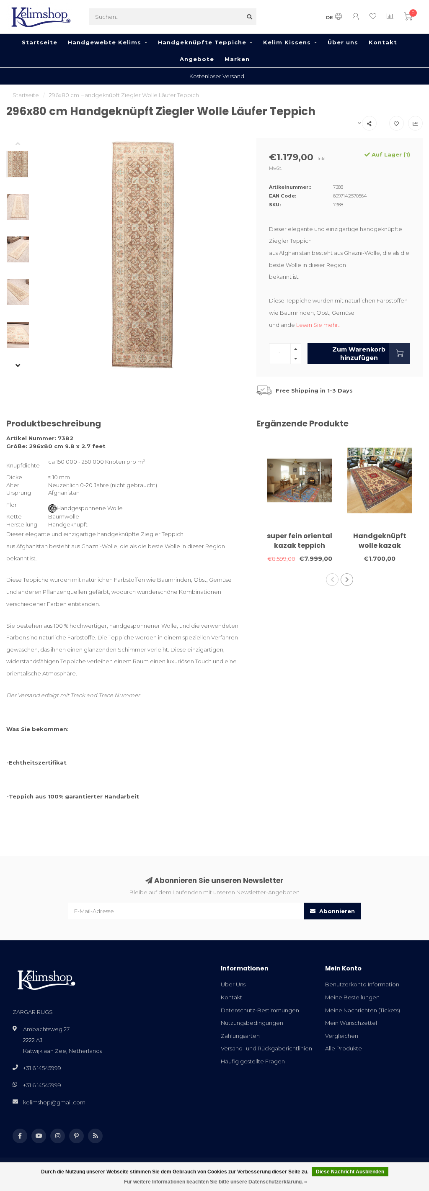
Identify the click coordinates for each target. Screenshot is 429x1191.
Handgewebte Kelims (104, 42)
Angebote (197, 59)
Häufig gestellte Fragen (253, 1061)
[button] (24, 144)
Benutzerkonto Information (362, 984)
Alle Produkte (343, 1048)
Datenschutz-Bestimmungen (260, 1010)
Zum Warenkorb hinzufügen (358, 354)
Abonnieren (336, 911)
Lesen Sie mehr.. (318, 324)
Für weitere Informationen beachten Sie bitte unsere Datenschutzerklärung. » (215, 1182)
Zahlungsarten (240, 1035)
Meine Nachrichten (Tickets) (362, 1010)
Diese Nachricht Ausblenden (350, 1172)
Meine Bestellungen (352, 997)
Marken (237, 59)
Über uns (343, 42)
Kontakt (383, 42)
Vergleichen (341, 1035)
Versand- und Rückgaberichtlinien (266, 1048)
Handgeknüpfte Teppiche (202, 42)
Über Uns (233, 984)
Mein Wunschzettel (351, 1022)
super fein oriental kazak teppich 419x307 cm (299, 545)
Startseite (39, 42)
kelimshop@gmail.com (54, 1102)
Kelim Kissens (287, 42)
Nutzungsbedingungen (252, 1022)
